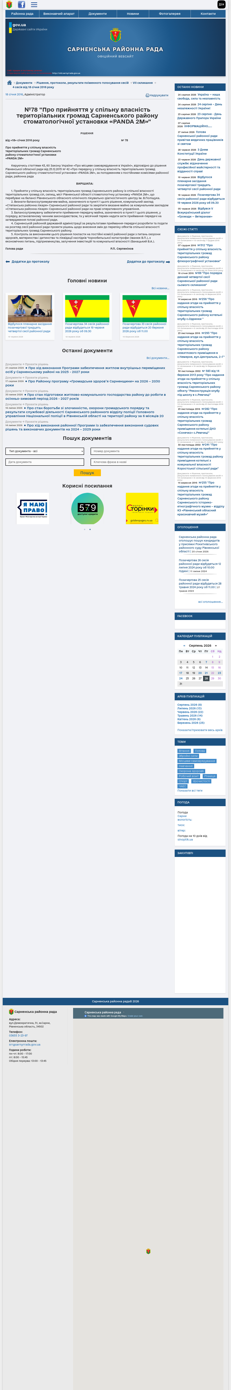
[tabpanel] (32, 508)
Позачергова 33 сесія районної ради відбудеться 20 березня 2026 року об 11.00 (144, 327)
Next (167, 508)
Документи (98, 13)
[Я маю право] (33, 508)
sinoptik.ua (185, 839)
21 (206, 672)
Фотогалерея (169, 13)
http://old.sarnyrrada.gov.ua (66, 73)
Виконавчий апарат (59, 13)
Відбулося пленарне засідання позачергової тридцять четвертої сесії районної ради (30, 327)
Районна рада (22, 13)
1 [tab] (84, 529)
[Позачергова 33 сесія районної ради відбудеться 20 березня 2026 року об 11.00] (145, 308)
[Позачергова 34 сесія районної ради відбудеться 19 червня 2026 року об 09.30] (87, 308)
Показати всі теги (189, 790)
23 (219, 672)
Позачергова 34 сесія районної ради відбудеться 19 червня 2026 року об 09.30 (87, 327)
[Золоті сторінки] (142, 508)
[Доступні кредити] (87, 508)
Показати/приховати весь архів (200, 730)
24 (180, 678)
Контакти (208, 13)
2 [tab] (90, 529)
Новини (133, 13)
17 (180, 672)
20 (200, 672)
